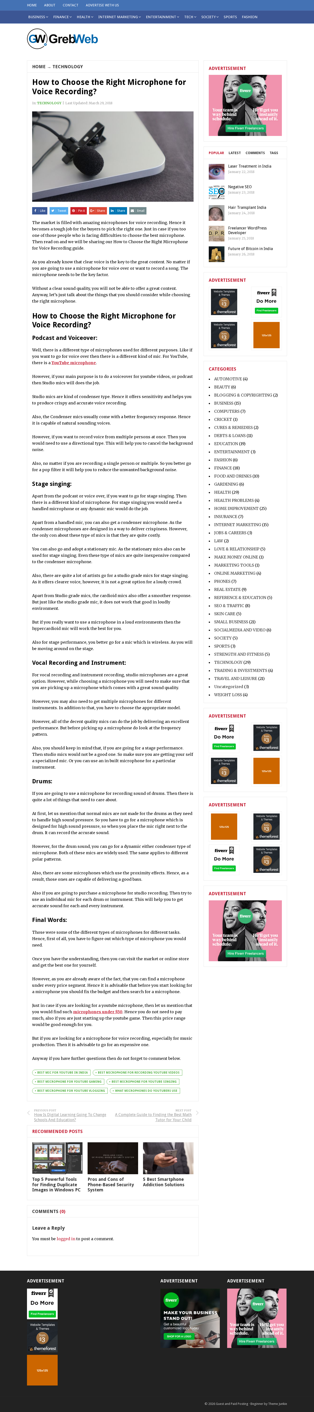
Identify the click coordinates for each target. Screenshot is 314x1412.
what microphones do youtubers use (146, 1090)
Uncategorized (228, 686)
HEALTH (83, 17)
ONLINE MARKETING (234, 573)
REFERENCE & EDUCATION (240, 597)
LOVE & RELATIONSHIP (236, 548)
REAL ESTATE (227, 589)
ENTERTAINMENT (161, 17)
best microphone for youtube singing (144, 1081)
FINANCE (61, 17)
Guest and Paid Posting (232, 1404)
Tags (274, 153)
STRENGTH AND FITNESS (239, 654)
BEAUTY (222, 387)
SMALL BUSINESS (231, 621)
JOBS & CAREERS (230, 532)
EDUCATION (226, 443)
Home (39, 66)
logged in (66, 1238)
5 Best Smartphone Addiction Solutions (163, 1182)
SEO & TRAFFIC (229, 605)
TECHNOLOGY (67, 66)
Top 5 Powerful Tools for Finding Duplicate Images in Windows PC (56, 1184)
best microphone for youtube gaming (69, 1081)
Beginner (256, 1404)
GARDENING (226, 484)
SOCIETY (208, 17)
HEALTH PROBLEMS (234, 500)
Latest (235, 153)
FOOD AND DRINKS (232, 476)
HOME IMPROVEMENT (236, 508)
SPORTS (230, 17)
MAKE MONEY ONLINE (236, 557)
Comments (255, 153)
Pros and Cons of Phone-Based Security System (111, 1184)
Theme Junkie (277, 1404)
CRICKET (223, 419)
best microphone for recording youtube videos (139, 1072)
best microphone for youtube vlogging (71, 1090)
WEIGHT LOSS (228, 694)
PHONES (222, 581)
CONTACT (70, 5)
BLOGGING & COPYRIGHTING (243, 395)
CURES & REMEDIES (233, 427)
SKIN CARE (224, 613)
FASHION (250, 17)
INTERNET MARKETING (118, 17)
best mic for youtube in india (62, 1072)
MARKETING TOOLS (234, 565)
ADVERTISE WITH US (102, 5)
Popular (216, 153)
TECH (188, 17)
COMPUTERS (226, 411)
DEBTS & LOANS (230, 435)
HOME (32, 5)
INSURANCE (225, 516)
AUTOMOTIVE (228, 378)
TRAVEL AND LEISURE (235, 678)
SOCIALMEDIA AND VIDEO (239, 629)
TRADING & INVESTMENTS (240, 670)
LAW (218, 540)
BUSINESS (223, 403)
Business (36, 17)
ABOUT (49, 5)
